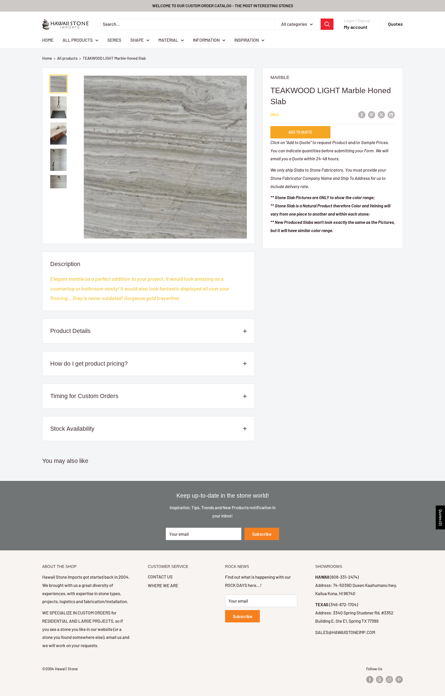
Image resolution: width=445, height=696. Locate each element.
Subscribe (261, 533)
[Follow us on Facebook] (369, 679)
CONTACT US (160, 576)
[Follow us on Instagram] (389, 679)
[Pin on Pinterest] (371, 114)
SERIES (114, 39)
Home (47, 58)
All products (67, 58)
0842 (274, 114)
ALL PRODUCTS (78, 39)
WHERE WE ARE (163, 585)
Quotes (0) (440, 517)
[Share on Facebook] (361, 114)
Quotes (395, 24)
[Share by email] (391, 114)
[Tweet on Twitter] (381, 114)
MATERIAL (168, 39)
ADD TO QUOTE (300, 132)
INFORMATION (206, 39)
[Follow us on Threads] (379, 679)
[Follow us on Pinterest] (399, 679)
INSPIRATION (246, 39)
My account (355, 27)
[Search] (327, 24)
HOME (48, 39)
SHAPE (137, 39)
